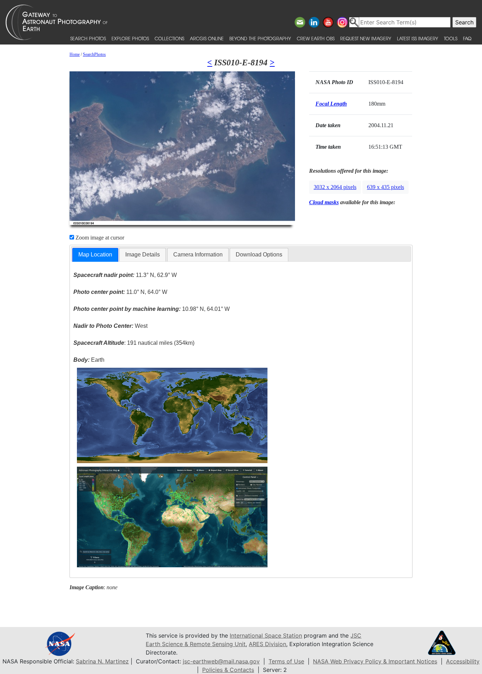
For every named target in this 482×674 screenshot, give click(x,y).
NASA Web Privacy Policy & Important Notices (375, 661)
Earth (88, 360)
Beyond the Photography (260, 38)
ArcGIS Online (207, 38)
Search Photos (88, 38)
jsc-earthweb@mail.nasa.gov (221, 661)
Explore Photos (130, 38)
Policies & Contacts (228, 669)
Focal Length (331, 104)
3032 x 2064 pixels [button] (335, 187)
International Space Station (266, 635)
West (110, 326)
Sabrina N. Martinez (102, 661)
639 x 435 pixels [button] (385, 187)
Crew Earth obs (316, 38)
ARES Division (267, 644)
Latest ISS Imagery (417, 38)
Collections (169, 38)
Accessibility (463, 661)
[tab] (95, 255)
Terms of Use (286, 661)
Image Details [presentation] (142, 255)
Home (75, 54)
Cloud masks (324, 202)
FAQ (467, 38)
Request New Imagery (365, 38)
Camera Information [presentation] (198, 255)
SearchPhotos (94, 54)
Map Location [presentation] (95, 255)
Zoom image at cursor (99, 238)
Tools (450, 38)
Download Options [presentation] (259, 255)
